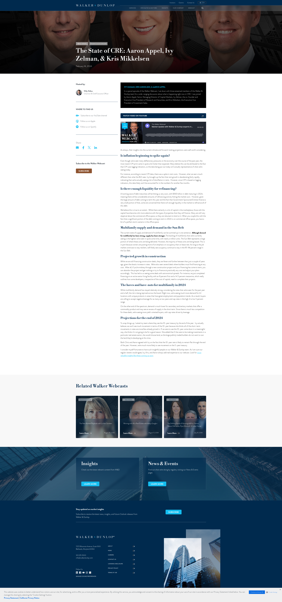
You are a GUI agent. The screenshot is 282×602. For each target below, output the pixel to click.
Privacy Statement (11, 597)
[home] (95, 5)
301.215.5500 (81, 555)
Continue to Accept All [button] (257, 592)
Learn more (90, 483)
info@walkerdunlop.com (84, 558)
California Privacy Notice (29, 597)
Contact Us (190, 3)
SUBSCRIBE (84, 170)
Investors (172, 3)
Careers (181, 3)
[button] (272, 592)
